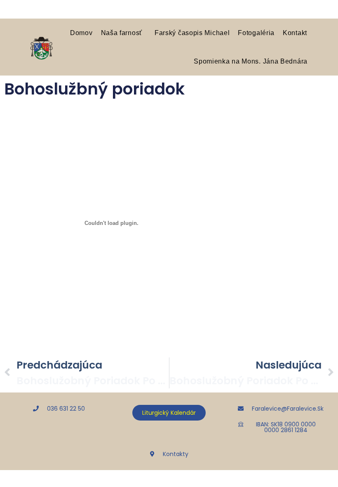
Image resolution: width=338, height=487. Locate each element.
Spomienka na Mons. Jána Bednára (250, 61)
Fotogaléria (256, 32)
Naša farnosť (121, 32)
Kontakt (295, 32)
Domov (81, 32)
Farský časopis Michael (192, 32)
